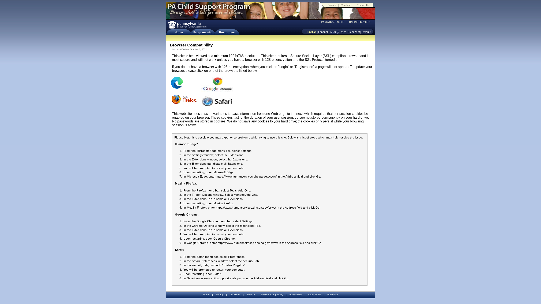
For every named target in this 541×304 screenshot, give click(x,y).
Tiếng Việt (354, 32)
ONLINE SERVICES (359, 22)
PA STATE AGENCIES (332, 22)
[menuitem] (334, 22)
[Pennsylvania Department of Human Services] (187, 24)
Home (179, 32)
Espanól (323, 32)
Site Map (346, 5)
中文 (343, 32)
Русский (366, 32)
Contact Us (363, 5)
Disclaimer (235, 294)
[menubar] (334, 22)
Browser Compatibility (272, 294)
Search (332, 5)
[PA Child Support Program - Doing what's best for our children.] (209, 9)
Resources (227, 32)
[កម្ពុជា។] (334, 32)
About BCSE (314, 294)
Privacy (219, 294)
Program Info (202, 32)
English (311, 32)
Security (250, 294)
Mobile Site (332, 294)
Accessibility (295, 294)
